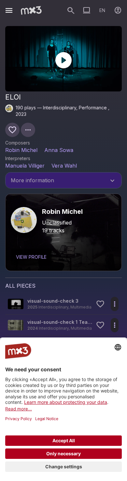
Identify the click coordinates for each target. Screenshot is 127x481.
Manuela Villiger (25, 165)
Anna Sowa (58, 150)
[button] (63, 304)
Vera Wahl (64, 165)
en (102, 10)
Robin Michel (21, 150)
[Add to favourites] (12, 129)
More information (63, 181)
